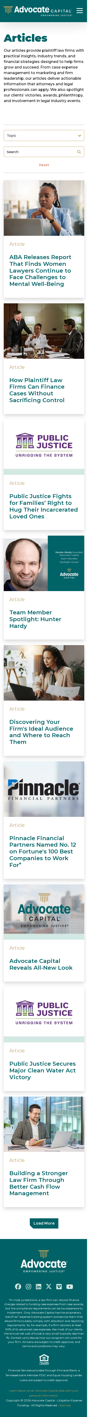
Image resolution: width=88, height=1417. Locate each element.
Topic (11, 135)
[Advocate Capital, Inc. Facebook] (18, 1287)
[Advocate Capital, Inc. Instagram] (28, 1286)
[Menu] (79, 10)
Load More (44, 1223)
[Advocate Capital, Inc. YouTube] (69, 1286)
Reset (44, 165)
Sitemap (65, 1405)
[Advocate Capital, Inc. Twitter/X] (49, 1286)
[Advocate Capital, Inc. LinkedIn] (38, 1286)
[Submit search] (79, 152)
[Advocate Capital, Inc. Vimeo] (59, 1286)
